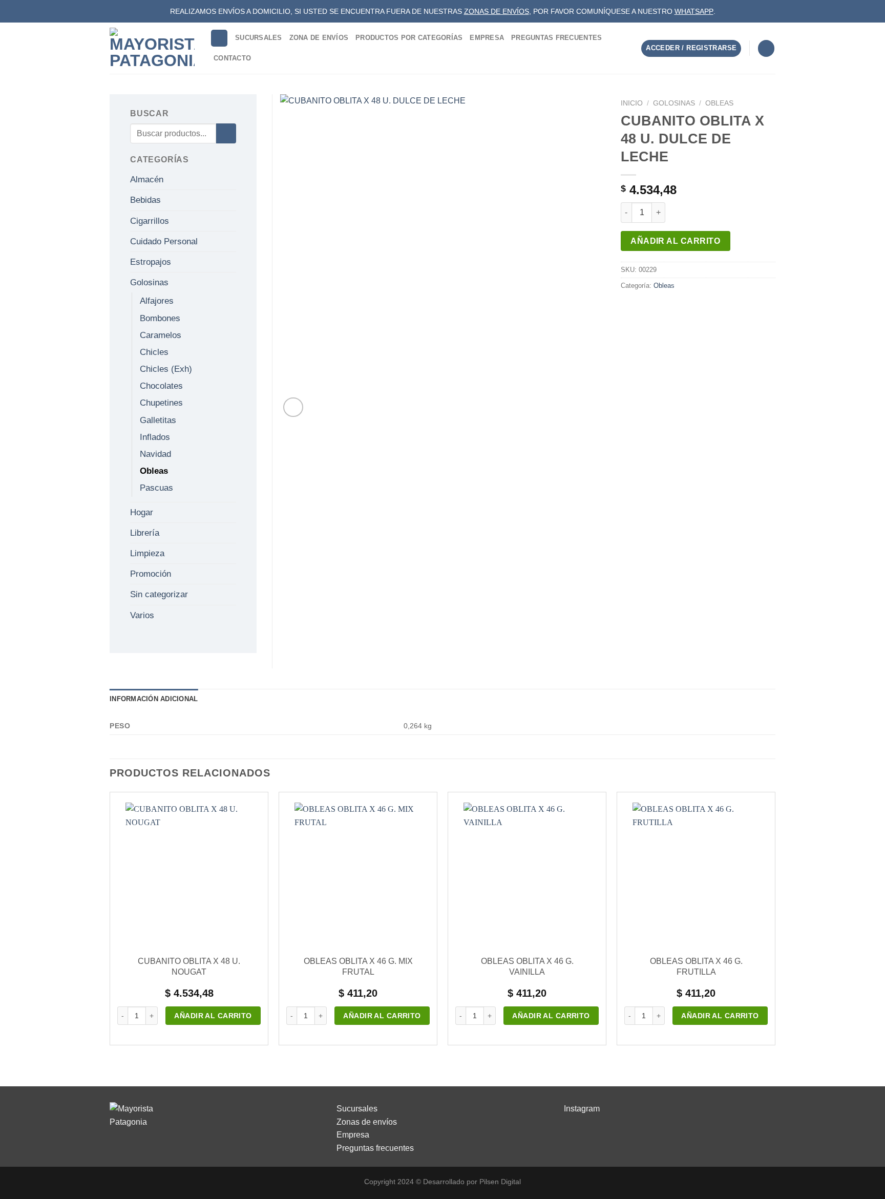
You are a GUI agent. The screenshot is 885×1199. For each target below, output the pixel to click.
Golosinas (674, 103)
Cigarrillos (149, 221)
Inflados (155, 437)
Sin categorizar (159, 594)
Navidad (155, 454)
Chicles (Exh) (166, 369)
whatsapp (694, 11)
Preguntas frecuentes (375, 1148)
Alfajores (157, 301)
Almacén (146, 179)
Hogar (141, 512)
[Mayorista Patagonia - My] (135, 1114)
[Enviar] (226, 133)
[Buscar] (219, 38)
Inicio (632, 103)
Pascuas (156, 488)
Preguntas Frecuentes (556, 37)
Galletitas (158, 420)
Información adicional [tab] (154, 699)
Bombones (160, 318)
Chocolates (161, 386)
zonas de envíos (496, 11)
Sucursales (258, 37)
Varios (142, 615)
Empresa (487, 37)
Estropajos (150, 262)
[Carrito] (766, 48)
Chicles (154, 352)
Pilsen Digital (500, 1181)
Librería (144, 533)
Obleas (719, 103)
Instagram (582, 1108)
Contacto (232, 58)
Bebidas (145, 200)
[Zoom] (293, 407)
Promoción (150, 574)
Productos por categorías (408, 37)
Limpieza (147, 553)
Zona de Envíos (319, 37)
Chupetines (161, 403)
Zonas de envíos (366, 1122)
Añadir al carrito (675, 241)
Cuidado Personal (164, 241)
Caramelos (160, 335)
